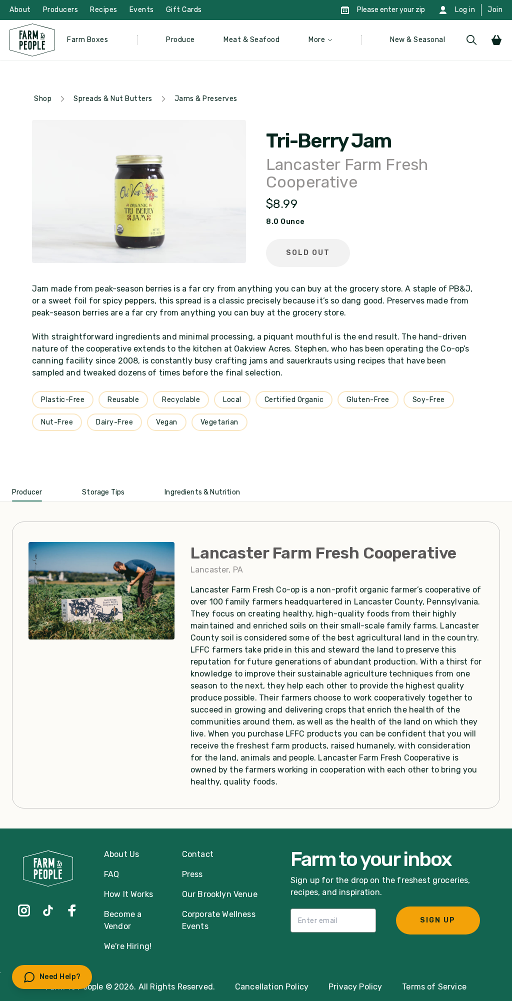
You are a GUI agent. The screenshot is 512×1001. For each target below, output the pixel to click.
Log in (465, 10)
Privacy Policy (355, 987)
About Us (121, 854)
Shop (43, 98)
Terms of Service (434, 987)
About (20, 10)
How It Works (128, 894)
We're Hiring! (128, 946)
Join (495, 10)
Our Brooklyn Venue (220, 894)
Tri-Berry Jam (328, 141)
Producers (60, 10)
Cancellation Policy (271, 987)
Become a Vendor (123, 920)
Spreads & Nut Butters (113, 98)
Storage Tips (103, 492)
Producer (27, 492)
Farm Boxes (87, 40)
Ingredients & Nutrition (202, 492)
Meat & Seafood (252, 40)
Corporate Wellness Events (219, 920)
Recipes (104, 10)
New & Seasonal (417, 40)
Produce (180, 40)
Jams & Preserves (206, 98)
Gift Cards (184, 10)
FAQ (111, 874)
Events (142, 10)
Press (192, 874)
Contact (198, 854)
